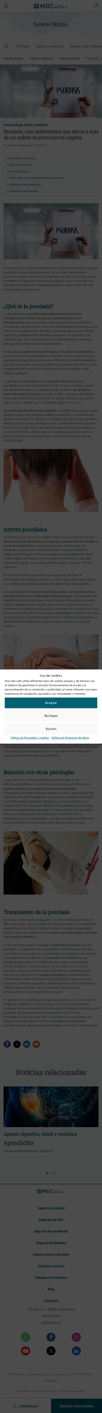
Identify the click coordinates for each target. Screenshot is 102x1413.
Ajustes (51, 728)
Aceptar (51, 702)
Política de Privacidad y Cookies (30, 737)
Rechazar (51, 715)
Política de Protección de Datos (70, 737)
